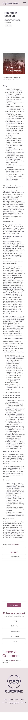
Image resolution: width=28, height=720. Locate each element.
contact (22, 699)
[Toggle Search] (20, 3)
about (5, 699)
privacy (16, 699)
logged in (12, 660)
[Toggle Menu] (24, 3)
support (11, 699)
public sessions (14, 544)
